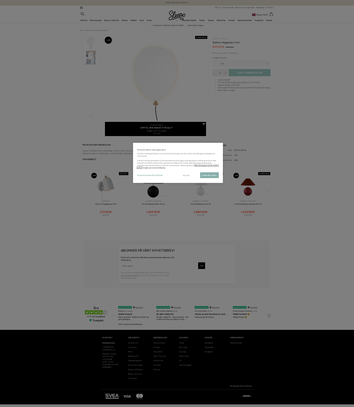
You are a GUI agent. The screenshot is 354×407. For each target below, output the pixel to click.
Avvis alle (186, 175)
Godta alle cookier (209, 175)
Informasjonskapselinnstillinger (150, 175)
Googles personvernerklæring (154, 168)
